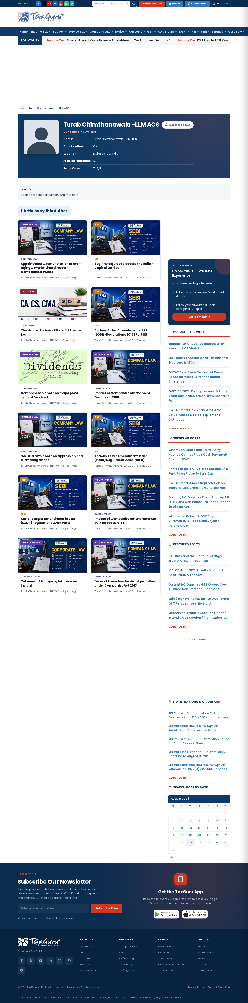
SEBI (204, 31)
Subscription (153, 3)
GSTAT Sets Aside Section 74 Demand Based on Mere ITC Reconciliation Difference (197, 377)
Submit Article (206, 952)
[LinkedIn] (55, 3)
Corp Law (235, 31)
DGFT (183, 31)
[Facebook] (38, 3)
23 (225, 835)
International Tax (90, 970)
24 (173, 842)
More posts (177, 428)
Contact (202, 964)
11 (182, 828)
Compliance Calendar (172, 964)
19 (190, 835)
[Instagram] (61, 3)
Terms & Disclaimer (219, 987)
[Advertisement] (124, 77)
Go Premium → (199, 317)
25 (181, 842)
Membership (205, 970)
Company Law (100, 31)
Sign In (221, 3)
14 (208, 828)
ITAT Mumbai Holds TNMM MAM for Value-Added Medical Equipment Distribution (194, 415)
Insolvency (125, 964)
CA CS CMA (166, 31)
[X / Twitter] (44, 3)
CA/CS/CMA (126, 970)
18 (181, 835)
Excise (119, 31)
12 (190, 828)
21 (208, 835)
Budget (58, 31)
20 (199, 835)
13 (199, 828)
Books (176, 3)
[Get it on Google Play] (166, 914)
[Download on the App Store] (195, 914)
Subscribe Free (107, 908)
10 (172, 828)
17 (173, 835)
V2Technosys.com (90, 987)
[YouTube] (49, 3)
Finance (217, 31)
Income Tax (39, 31)
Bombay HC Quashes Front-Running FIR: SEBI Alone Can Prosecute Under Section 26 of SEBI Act (199, 502)
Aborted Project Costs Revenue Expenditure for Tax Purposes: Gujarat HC (83, 40)
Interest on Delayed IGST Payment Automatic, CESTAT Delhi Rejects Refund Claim (195, 521)
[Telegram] (72, 3)
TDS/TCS (85, 964)
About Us (203, 946)
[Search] (133, 4)
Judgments (165, 958)
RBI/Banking (126, 958)
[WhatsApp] (66, 3)
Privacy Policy (196, 987)
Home (23, 31)
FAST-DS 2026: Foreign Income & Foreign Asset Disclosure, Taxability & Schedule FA (199, 396)
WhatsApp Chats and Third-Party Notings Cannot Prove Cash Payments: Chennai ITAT (198, 454)
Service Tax (76, 31)
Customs (135, 31)
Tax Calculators (168, 970)
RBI (194, 31)
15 (217, 828)
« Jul (171, 857)
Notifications (166, 946)
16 (226, 828)
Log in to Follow (179, 125)
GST (150, 31)
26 (190, 842)
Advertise (203, 958)
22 (217, 835)
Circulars (164, 952)
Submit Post (199, 3)
